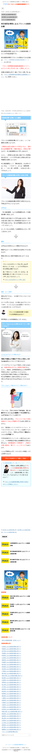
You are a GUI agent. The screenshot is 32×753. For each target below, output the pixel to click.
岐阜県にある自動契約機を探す (10, 691)
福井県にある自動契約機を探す (10, 689)
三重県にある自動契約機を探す (10, 698)
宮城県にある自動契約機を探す (10, 653)
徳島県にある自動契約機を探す (10, 725)
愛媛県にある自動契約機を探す (10, 729)
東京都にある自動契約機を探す (10, 529)
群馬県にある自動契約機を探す (10, 667)
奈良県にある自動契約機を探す (10, 709)
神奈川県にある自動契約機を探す (11, 675)
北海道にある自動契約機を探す (10, 646)
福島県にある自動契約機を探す (10, 660)
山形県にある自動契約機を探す (10, 658)
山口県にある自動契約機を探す (10, 722)
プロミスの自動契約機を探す (10, 532)
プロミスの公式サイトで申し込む (15, 279)
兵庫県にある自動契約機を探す (10, 707)
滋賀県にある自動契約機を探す (10, 700)
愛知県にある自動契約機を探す (10, 696)
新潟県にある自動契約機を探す (10, 678)
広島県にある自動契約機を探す (10, 720)
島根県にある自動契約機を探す (10, 716)
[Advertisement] (16, 507)
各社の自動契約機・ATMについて (11, 640)
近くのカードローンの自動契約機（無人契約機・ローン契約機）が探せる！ (16, 747)
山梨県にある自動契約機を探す (10, 680)
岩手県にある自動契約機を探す (10, 651)
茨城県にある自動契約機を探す (10, 662)
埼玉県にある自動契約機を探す (10, 669)
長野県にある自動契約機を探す (10, 682)
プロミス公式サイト (8, 113)
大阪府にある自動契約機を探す (10, 705)
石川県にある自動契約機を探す (10, 687)
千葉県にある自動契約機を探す (10, 671)
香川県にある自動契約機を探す (10, 727)
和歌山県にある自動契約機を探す (11, 711)
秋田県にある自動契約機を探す (10, 655)
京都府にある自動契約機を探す (10, 702)
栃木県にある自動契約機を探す (10, 664)
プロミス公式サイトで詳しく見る (15, 458)
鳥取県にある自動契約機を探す (10, 714)
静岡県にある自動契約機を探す (10, 693)
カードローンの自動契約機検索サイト (16, 744)
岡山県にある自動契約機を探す (10, 718)
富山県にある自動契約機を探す (10, 684)
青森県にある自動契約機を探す (10, 649)
